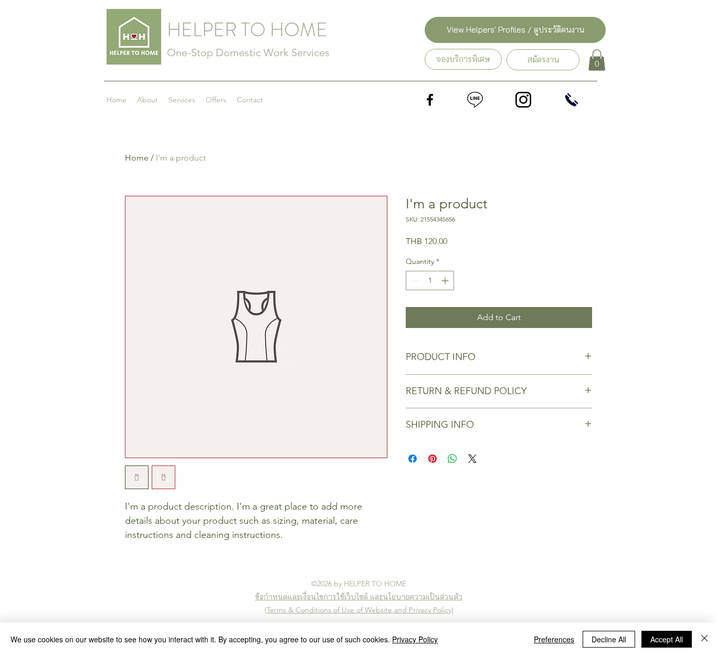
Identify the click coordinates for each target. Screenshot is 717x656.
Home (137, 158)
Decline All (609, 639)
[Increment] (445, 280)
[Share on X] (472, 458)
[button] (597, 60)
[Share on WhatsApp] (452, 458)
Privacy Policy (415, 639)
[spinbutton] (429, 280)
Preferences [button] (554, 639)
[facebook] (430, 100)
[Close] (704, 639)
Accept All (666, 639)
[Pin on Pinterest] (432, 458)
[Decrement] (413, 280)
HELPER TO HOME (247, 30)
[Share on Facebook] (412, 458)
